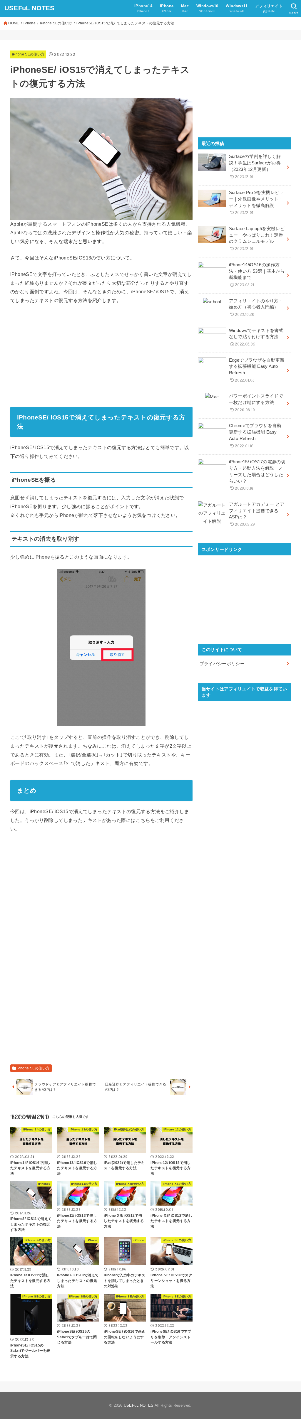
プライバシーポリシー (222, 663)
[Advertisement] (101, 354)
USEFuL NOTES (29, 8)
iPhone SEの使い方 (56, 23)
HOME (13, 23)
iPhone (30, 23)
